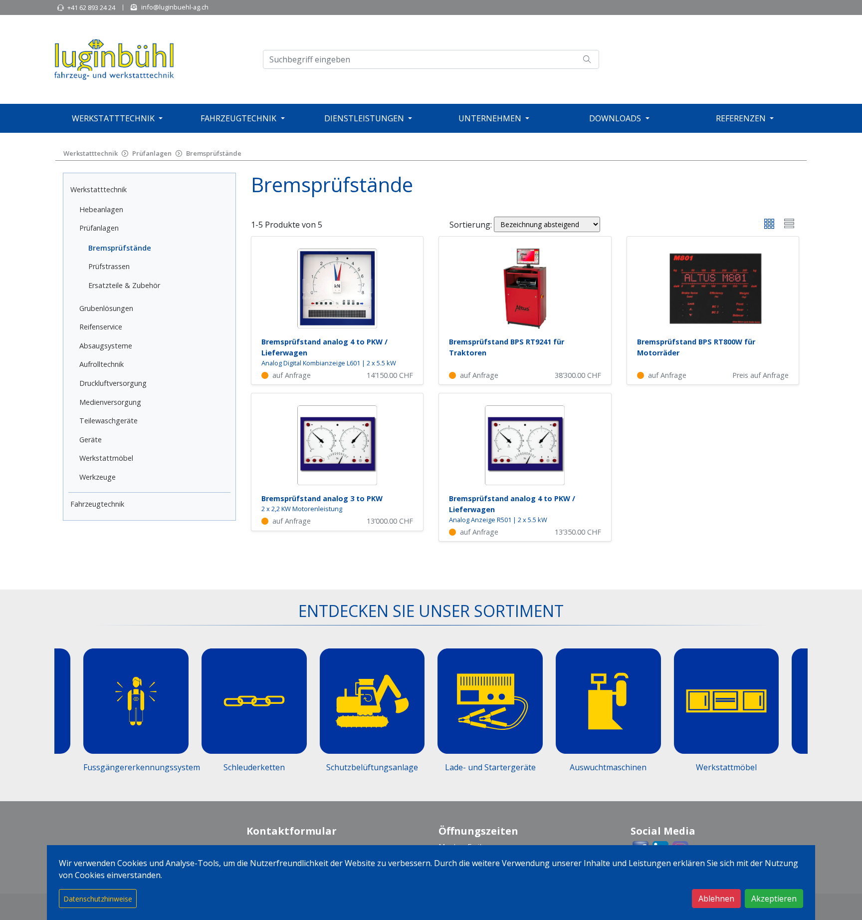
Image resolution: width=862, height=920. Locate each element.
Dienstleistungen (364, 118)
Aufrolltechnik (101, 364)
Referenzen (741, 118)
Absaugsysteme (105, 345)
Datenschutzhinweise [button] (97, 899)
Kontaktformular (291, 831)
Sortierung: (470, 224)
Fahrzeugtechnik (238, 118)
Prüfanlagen (152, 153)
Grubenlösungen (106, 308)
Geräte (90, 439)
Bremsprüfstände (213, 153)
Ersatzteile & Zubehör (124, 285)
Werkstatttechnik (113, 118)
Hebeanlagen (101, 209)
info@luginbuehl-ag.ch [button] (175, 6)
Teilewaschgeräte (108, 420)
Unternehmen (489, 118)
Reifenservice (100, 326)
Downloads (615, 118)
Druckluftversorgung (113, 383)
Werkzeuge (97, 477)
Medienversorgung (110, 402)
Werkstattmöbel (106, 458)
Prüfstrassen (109, 266)
